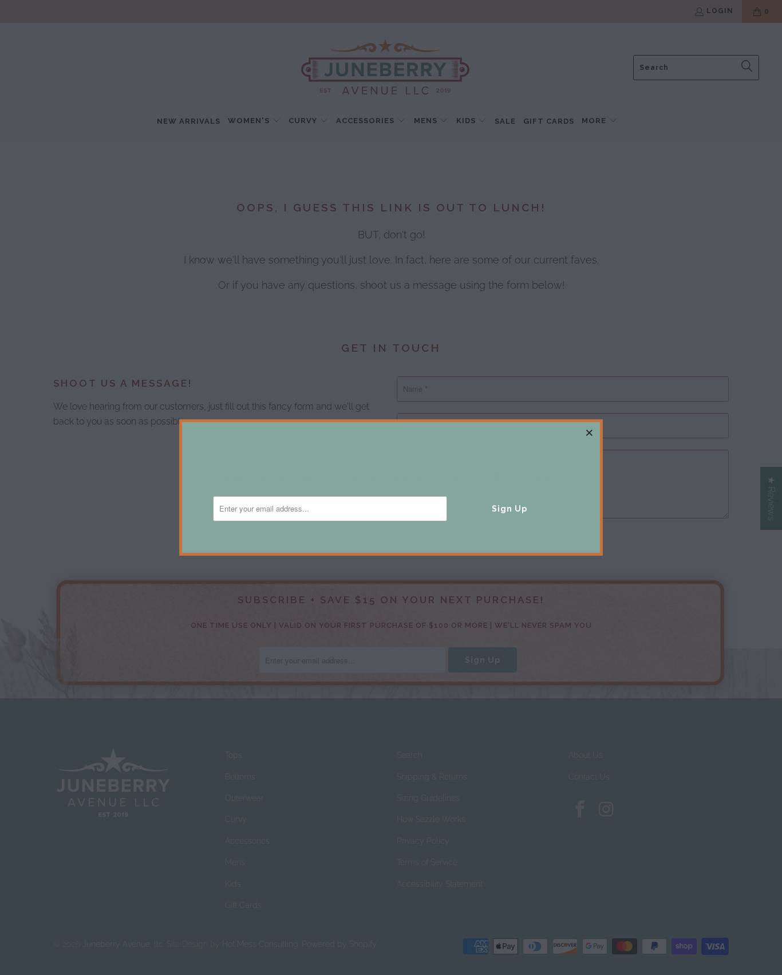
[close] (589, 432)
